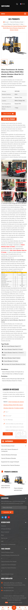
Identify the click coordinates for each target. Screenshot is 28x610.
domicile (3, 526)
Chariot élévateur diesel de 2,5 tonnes (13, 349)
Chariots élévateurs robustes (8, 458)
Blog (2, 535)
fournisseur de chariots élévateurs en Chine (14, 364)
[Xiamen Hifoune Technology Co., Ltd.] (5, 6)
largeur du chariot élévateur (8, 564)
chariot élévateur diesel (7, 552)
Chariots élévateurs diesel (16, 22)
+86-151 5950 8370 (8, 587)
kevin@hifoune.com (9, 590)
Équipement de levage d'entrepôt (10, 462)
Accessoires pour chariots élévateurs (10, 465)
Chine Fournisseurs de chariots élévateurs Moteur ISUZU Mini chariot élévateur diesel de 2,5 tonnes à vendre (14, 405)
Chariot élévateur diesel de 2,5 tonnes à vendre (12, 354)
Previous (0, 482)
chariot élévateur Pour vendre (8, 561)
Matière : (14, 405)
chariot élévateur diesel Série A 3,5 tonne (5, 487)
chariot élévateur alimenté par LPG (10, 555)
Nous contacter (7, 113)
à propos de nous (6, 529)
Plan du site (4, 538)
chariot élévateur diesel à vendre (12, 358)
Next (25, 482)
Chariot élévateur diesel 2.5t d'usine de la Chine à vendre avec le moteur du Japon (13, 373)
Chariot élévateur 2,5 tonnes (11, 361)
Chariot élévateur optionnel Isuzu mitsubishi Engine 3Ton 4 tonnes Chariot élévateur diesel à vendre (19, 489)
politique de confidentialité (8, 544)
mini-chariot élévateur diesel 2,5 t (12, 346)
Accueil (7, 22)
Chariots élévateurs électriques (9, 455)
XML (2, 541)
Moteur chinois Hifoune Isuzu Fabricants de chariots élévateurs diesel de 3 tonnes (13, 379)
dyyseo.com (18, 600)
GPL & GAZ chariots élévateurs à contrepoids (9, 450)
